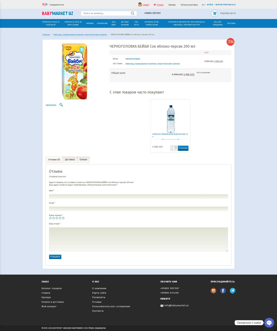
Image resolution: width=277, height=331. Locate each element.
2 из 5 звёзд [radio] (53, 218)
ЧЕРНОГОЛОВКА (132, 59)
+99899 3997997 (152, 13)
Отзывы (160, 5)
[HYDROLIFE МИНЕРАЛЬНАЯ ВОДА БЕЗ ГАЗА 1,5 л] (170, 117)
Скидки (146, 5)
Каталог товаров (52, 288)
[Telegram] (232, 292)
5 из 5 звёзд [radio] (63, 218)
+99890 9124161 (169, 293)
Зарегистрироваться (225, 5)
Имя (51, 190)
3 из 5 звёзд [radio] (56, 218)
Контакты (98, 311)
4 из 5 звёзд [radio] (60, 218)
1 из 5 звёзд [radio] (50, 218)
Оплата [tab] (83, 159)
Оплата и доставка (189, 5)
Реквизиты (98, 297)
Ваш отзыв (55, 223)
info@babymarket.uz (176, 305)
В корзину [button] (183, 148)
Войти (210, 5)
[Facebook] (223, 292)
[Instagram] (213, 292)
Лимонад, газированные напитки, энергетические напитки (152, 63)
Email (52, 203)
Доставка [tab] (70, 159)
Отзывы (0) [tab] (54, 159)
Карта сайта (99, 293)
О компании (99, 288)
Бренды (172, 5)
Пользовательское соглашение (111, 306)
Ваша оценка (56, 215)
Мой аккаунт (49, 306)
